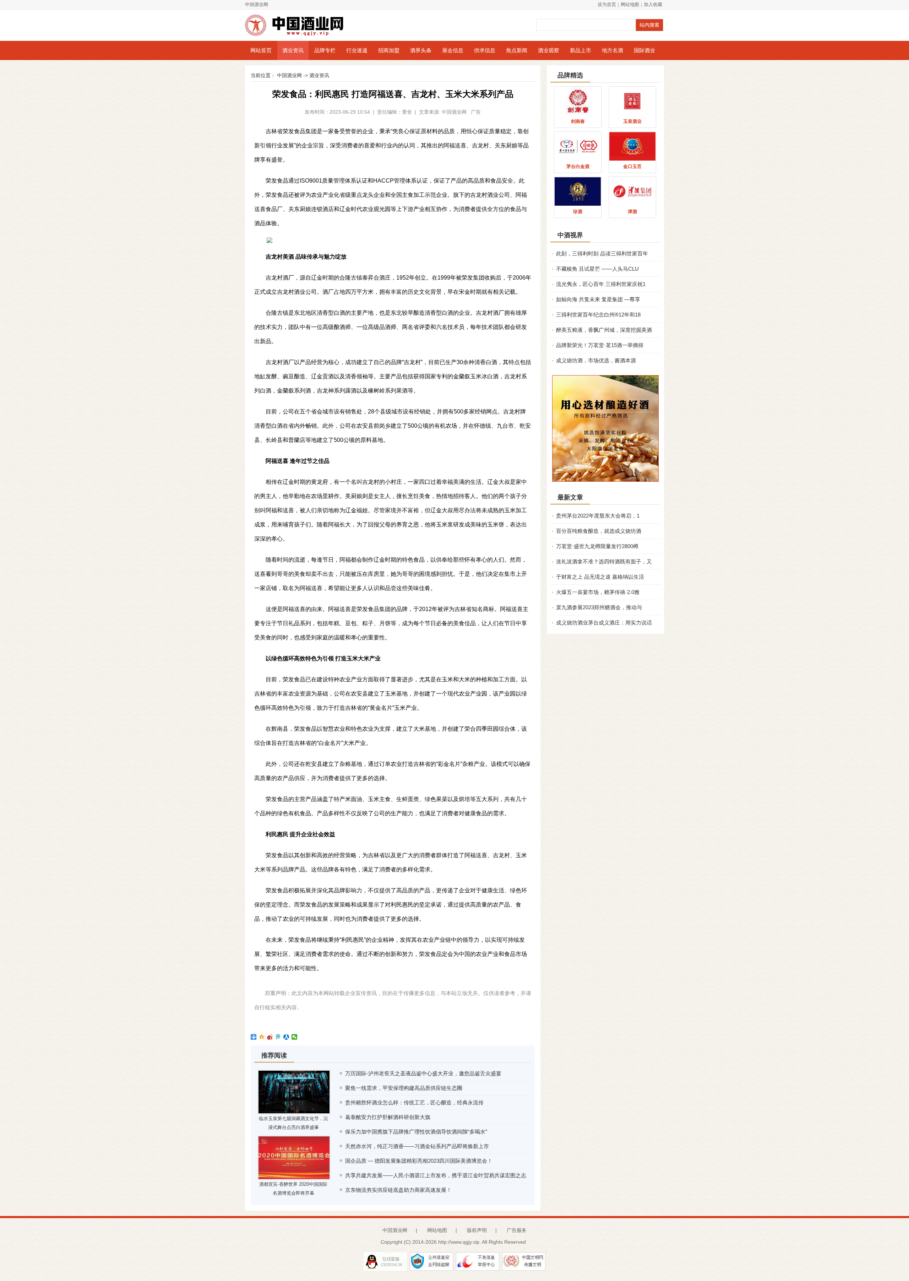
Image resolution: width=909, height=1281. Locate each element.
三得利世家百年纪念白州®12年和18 (598, 315)
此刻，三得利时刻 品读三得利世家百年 (602, 253)
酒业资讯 (293, 50)
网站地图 (630, 4)
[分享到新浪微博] (270, 1037)
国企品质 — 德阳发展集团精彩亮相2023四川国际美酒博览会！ (418, 1161)
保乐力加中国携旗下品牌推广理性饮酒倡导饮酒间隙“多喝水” (416, 1132)
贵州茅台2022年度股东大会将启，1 (597, 516)
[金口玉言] (632, 146)
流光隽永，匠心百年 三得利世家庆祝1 (601, 284)
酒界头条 (420, 50)
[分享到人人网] (286, 1037)
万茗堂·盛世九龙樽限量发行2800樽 (597, 546)
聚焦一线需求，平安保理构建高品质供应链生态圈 (403, 1088)
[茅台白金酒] (578, 146)
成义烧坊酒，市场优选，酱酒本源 (596, 360)
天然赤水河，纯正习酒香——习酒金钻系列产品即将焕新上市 (417, 1146)
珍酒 (577, 211)
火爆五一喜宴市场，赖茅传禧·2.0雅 (597, 592)
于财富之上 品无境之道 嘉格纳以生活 (600, 577)
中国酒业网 (256, 4)
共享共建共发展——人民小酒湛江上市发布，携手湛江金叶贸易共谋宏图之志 (435, 1175)
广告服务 (517, 1230)
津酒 (632, 211)
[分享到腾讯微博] (278, 1037)
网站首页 (261, 50)
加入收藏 (653, 4)
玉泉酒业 (632, 121)
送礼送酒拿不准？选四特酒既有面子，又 (604, 561)
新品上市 (580, 50)
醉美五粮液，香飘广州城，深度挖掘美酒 (604, 330)
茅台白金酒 (577, 166)
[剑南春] (578, 101)
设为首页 (607, 4)
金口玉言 (632, 166)
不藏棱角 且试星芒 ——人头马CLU (597, 269)
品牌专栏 (325, 50)
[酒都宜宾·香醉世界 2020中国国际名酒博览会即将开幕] (294, 1158)
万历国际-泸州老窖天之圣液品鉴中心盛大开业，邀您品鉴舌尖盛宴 (423, 1073)
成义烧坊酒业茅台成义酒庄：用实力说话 (604, 623)
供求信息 (484, 50)
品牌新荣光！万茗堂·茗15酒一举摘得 (599, 345)
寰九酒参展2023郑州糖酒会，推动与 (599, 607)
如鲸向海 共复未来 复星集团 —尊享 (598, 299)
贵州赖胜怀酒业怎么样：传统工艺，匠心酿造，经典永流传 (414, 1102)
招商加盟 (388, 50)
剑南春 (578, 121)
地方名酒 (612, 50)
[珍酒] (578, 191)
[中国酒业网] (298, 25)
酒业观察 (548, 50)
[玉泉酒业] (632, 101)
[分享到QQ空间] (262, 1037)
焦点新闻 (516, 50)
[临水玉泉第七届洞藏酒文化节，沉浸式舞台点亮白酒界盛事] (294, 1092)
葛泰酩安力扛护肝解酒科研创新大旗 (387, 1117)
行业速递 (357, 50)
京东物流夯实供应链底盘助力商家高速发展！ (398, 1190)
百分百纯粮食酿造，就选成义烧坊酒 (598, 531)
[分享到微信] (295, 1037)
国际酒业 (644, 50)
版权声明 (477, 1230)
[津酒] (632, 191)
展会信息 (452, 50)
